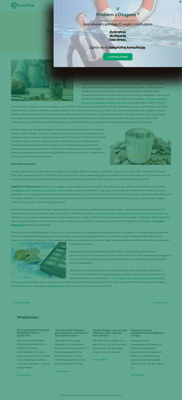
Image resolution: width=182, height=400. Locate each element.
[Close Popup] (180, 2)
